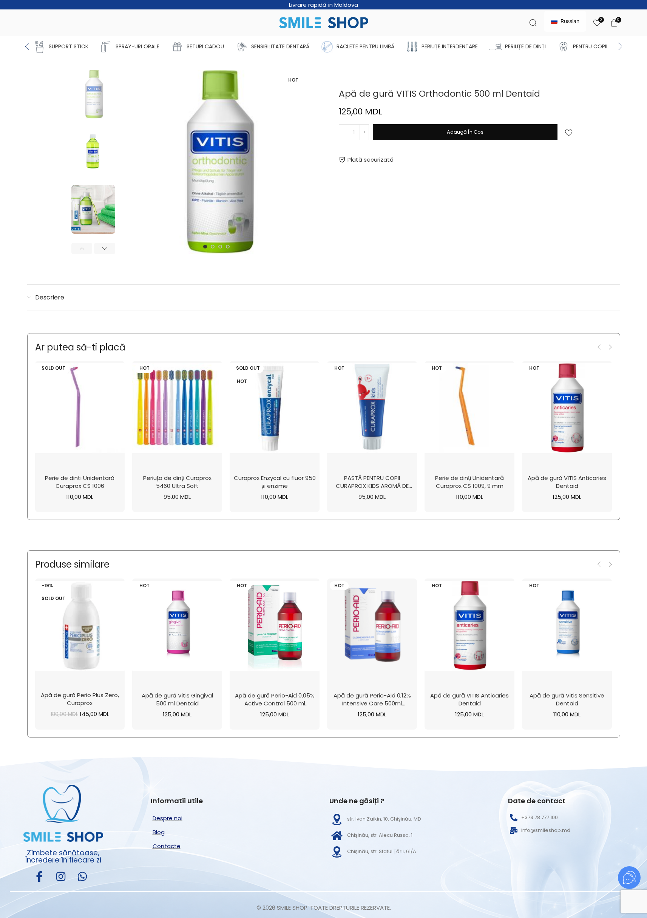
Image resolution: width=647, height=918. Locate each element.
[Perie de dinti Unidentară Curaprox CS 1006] (80, 408)
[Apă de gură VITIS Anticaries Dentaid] (567, 408)
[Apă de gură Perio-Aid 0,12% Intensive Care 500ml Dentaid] (372, 626)
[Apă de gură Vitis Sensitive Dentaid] (567, 626)
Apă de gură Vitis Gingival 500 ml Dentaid (177, 699)
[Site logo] (323, 22)
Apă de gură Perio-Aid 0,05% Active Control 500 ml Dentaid (275, 703)
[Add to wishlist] (568, 132)
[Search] (532, 22)
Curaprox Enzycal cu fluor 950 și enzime (275, 482)
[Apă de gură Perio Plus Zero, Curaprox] (80, 626)
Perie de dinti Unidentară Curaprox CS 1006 (79, 482)
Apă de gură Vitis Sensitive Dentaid (567, 699)
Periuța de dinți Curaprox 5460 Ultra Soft (177, 482)
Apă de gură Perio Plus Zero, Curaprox (80, 699)
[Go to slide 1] (205, 246)
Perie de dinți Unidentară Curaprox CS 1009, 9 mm (469, 482)
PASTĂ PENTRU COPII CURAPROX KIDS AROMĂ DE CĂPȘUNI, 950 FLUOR (372, 486)
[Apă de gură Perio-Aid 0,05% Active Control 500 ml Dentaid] (275, 626)
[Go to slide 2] (213, 246)
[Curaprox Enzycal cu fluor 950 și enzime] (275, 408)
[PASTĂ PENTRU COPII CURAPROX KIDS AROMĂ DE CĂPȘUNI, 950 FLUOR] (372, 408)
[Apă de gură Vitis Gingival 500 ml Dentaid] (177, 626)
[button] (82, 248)
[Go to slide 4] (228, 246)
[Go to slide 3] (220, 246)
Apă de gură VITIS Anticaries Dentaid (567, 482)
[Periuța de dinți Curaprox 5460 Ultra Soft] (177, 408)
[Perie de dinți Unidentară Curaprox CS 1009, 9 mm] (469, 408)
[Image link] (63, 812)
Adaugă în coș (465, 132)
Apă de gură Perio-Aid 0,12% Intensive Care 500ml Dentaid (372, 703)
